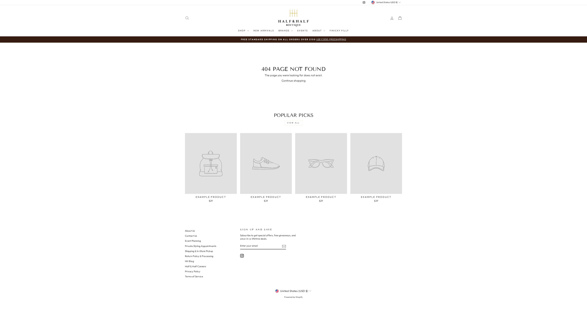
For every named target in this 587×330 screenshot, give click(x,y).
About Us (190, 230)
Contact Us (191, 235)
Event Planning (193, 240)
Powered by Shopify (293, 297)
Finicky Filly (339, 30)
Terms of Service (194, 276)
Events (302, 30)
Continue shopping (294, 80)
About (317, 30)
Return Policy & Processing (199, 256)
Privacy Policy (192, 271)
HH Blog (189, 261)
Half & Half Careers (195, 266)
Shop (242, 30)
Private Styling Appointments (200, 246)
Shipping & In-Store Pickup (199, 251)
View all (293, 123)
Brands (284, 30)
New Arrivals (263, 30)
